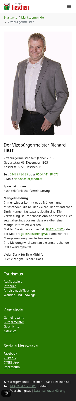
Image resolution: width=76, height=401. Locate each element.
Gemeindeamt (14, 317)
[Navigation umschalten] (69, 6)
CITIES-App (11, 362)
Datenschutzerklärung (49, 391)
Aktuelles (10, 331)
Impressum (12, 367)
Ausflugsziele (13, 282)
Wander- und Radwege (20, 295)
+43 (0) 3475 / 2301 (23, 386)
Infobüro (10, 286)
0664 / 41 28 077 (47, 174)
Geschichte (11, 326)
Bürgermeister (14, 322)
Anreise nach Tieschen (19, 290)
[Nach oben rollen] (67, 392)
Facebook (10, 353)
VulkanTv (10, 358)
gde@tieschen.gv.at (34, 234)
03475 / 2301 (55, 229)
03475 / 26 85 (19, 174)
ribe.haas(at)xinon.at (28, 179)
